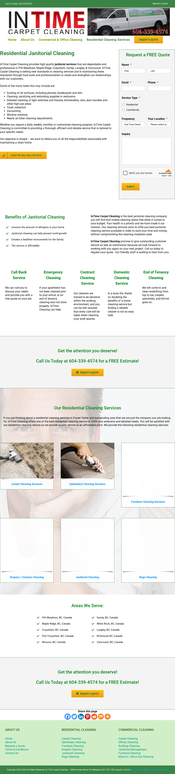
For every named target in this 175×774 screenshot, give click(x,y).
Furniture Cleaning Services (148, 501)
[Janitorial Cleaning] (87, 519)
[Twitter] (74, 717)
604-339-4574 (25, 4)
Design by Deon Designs (157, 770)
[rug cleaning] (148, 519)
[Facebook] (68, 717)
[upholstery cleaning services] (87, 444)
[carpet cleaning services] (26, 444)
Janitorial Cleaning (73, 753)
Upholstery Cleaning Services (87, 484)
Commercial (132, 109)
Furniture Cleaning (73, 746)
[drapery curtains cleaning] (26, 519)
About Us (10, 742)
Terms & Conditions (17, 749)
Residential (132, 104)
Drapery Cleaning (72, 749)
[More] (108, 717)
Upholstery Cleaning (74, 742)
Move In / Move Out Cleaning (135, 756)
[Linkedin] (81, 717)
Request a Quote (15, 746)
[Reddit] (94, 717)
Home (8, 738)
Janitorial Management (132, 749)
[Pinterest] (88, 717)
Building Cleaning (129, 746)
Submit (131, 186)
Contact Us (11, 753)
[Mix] (101, 717)
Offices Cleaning (128, 742)
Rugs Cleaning (70, 756)
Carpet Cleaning (71, 738)
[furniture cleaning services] (148, 444)
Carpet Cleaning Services (26, 484)
